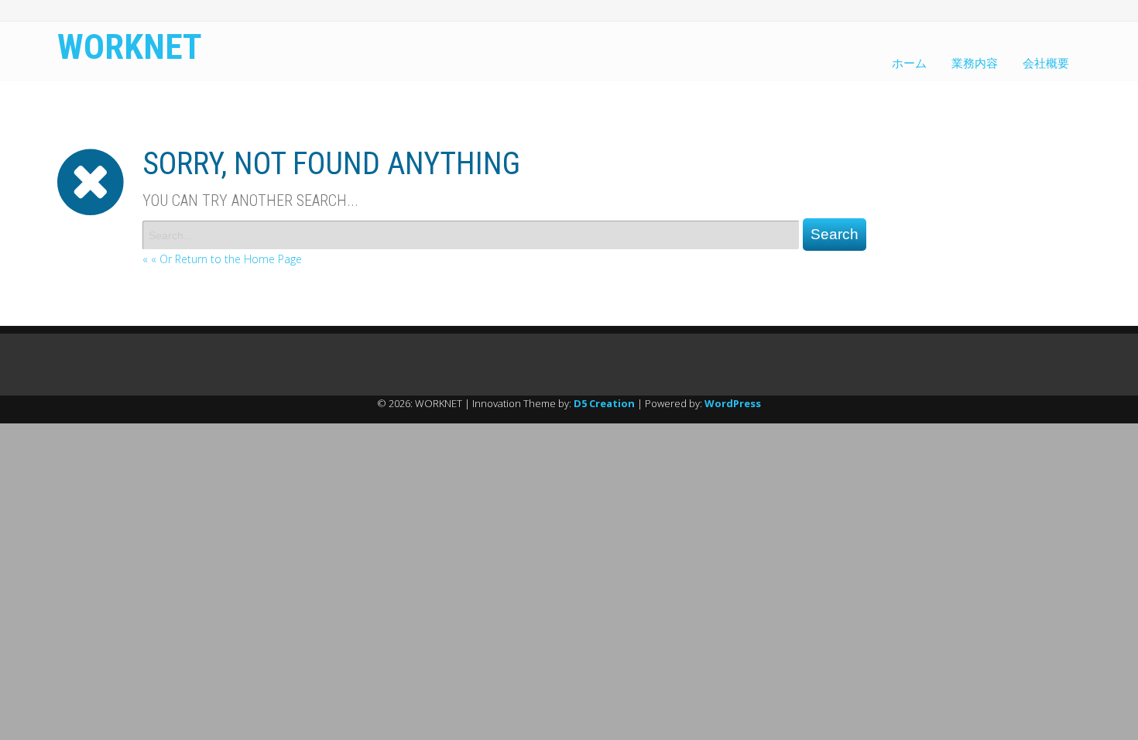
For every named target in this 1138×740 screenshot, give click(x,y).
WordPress (732, 403)
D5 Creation (604, 403)
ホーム (909, 63)
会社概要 (1046, 63)
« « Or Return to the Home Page (222, 259)
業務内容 (974, 63)
